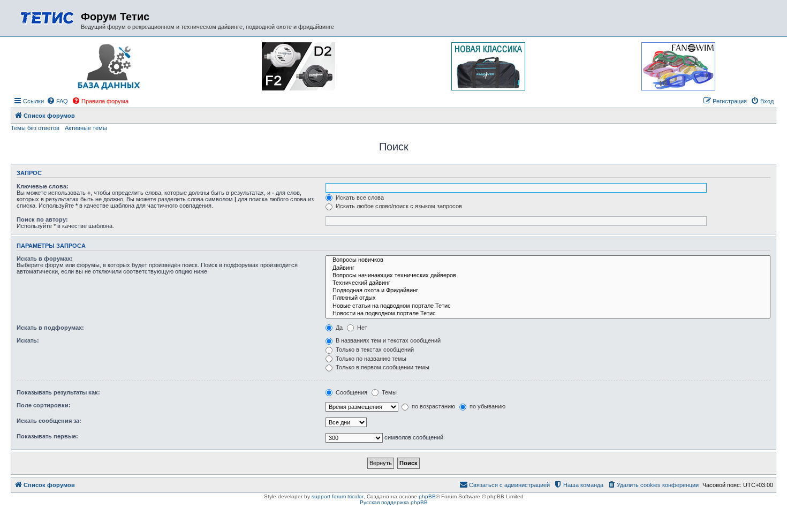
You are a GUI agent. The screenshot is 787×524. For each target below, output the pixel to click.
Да (338, 327)
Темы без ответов (35, 128)
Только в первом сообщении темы (381, 367)
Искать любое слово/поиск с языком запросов (398, 206)
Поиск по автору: (42, 219)
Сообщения (350, 392)
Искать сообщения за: (49, 420)
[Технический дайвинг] (548, 283)
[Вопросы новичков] (548, 260)
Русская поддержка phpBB (394, 502)
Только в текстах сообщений (374, 349)
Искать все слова (359, 197)
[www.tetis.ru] (47, 17)
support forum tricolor (338, 496)
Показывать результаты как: (58, 392)
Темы (388, 392)
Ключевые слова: (43, 186)
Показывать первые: (47, 436)
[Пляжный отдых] (548, 298)
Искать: (28, 340)
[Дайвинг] (548, 268)
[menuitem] (57, 101)
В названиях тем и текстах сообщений (387, 340)
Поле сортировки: (44, 405)
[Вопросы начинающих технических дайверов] (548, 275)
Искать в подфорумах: (50, 327)
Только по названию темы (370, 358)
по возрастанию (432, 406)
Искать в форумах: (45, 258)
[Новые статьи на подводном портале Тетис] (548, 306)
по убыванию (486, 406)
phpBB (427, 496)
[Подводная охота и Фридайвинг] (548, 290)
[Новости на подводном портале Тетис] (548, 313)
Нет (361, 327)
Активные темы (86, 128)
